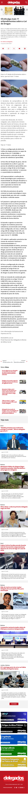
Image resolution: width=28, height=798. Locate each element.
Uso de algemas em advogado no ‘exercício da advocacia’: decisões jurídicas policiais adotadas (10, 372)
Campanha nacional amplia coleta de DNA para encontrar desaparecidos (12, 628)
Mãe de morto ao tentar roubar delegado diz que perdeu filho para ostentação (12, 588)
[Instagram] (14, 788)
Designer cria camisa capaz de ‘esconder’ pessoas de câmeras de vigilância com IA (10, 382)
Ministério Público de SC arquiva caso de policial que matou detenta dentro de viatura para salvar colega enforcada (9, 391)
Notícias (2, 464)
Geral (1, 425)
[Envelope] (22, 788)
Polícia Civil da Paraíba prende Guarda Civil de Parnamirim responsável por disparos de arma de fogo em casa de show (13, 547)
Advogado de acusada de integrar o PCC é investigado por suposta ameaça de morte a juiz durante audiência (10, 411)
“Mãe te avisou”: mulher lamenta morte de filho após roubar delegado (9, 402)
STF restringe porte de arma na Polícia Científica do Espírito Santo (13, 668)
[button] (3, 48)
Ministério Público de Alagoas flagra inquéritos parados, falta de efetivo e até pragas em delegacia (12, 468)
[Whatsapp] (24, 788)
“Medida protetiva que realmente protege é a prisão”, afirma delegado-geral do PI (12, 429)
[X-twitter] (18, 788)
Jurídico (2, 665)
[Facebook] (16, 788)
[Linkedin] (20, 788)
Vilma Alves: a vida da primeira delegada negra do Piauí (13, 507)
